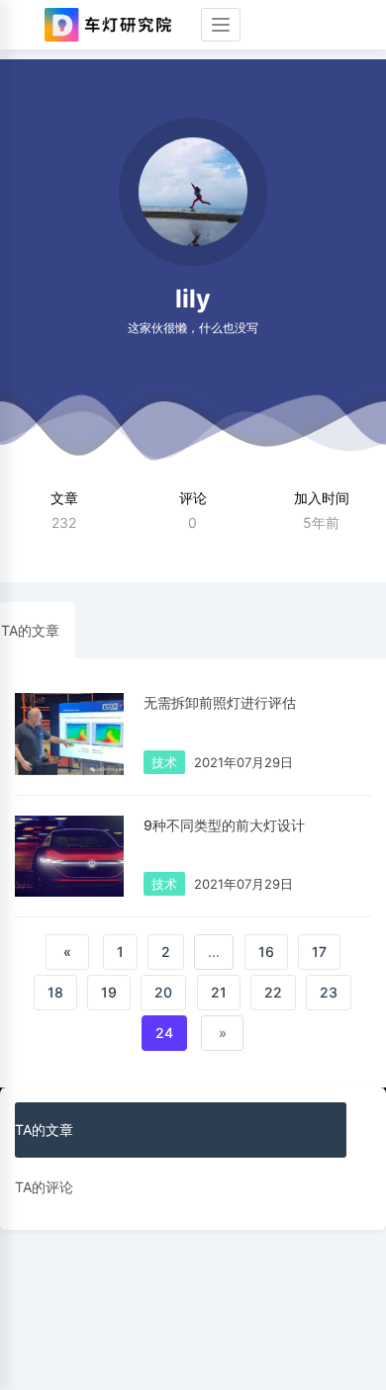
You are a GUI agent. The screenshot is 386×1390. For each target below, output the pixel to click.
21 (219, 992)
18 (55, 992)
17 (319, 951)
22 (273, 992)
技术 (164, 762)
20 (163, 992)
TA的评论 (44, 1186)
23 (329, 992)
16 (266, 951)
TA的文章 (30, 630)
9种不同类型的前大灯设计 (224, 825)
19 (109, 992)
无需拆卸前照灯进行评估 (220, 702)
